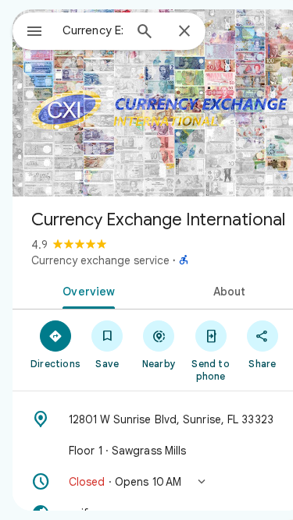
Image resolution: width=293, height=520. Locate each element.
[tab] (86, 290)
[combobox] (93, 30)
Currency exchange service (100, 260)
